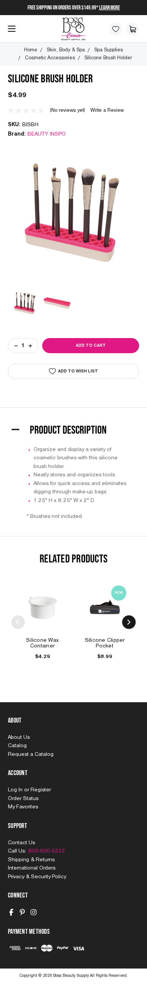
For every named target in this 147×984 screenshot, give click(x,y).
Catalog (17, 745)
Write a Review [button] (107, 110)
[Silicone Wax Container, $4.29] (42, 607)
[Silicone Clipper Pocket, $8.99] (104, 607)
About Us (19, 737)
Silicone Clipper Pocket (105, 643)
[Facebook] (11, 912)
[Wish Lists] (115, 29)
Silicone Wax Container (42, 643)
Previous (18, 622)
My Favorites (23, 807)
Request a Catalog (31, 754)
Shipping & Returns (31, 859)
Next (129, 622)
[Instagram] (33, 912)
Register (41, 790)
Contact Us (21, 842)
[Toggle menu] (10, 32)
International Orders (31, 868)
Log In (16, 790)
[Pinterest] (22, 912)
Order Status (23, 798)
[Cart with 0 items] (132, 29)
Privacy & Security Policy (37, 876)
